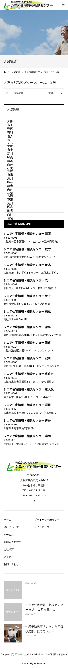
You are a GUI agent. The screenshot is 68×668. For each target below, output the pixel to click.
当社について (11, 527)
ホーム (7, 519)
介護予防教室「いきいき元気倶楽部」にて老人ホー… (44, 629)
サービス (9, 534)
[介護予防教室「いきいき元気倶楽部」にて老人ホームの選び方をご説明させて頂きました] (13, 633)
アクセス (9, 556)
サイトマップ (41, 527)
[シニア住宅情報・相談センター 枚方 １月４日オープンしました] (13, 612)
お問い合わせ (11, 564)
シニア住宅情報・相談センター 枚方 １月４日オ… (44, 607)
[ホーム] (5, 72)
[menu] (63, 5)
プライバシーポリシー (46, 519)
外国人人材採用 (12, 542)
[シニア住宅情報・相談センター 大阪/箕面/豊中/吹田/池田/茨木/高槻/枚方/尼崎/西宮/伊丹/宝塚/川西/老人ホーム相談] (34, 470)
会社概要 (9, 549)
